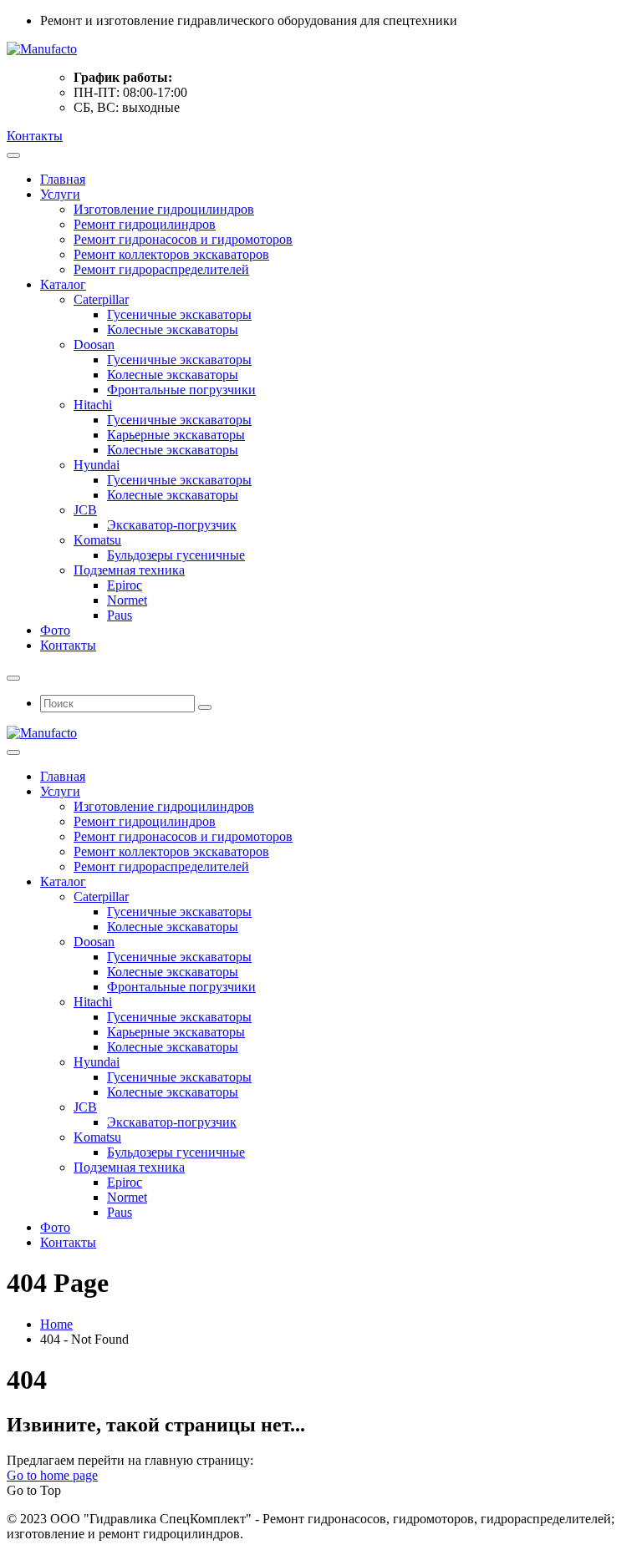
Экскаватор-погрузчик (172, 525)
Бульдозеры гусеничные (176, 555)
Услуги (60, 194)
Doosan (94, 344)
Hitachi (93, 405)
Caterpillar (101, 299)
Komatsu (97, 540)
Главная (62, 179)
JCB (85, 510)
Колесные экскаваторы (172, 329)
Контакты (35, 136)
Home (56, 1324)
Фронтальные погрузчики (181, 389)
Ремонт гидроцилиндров (145, 224)
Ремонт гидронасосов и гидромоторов (183, 239)
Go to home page (52, 1475)
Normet (127, 600)
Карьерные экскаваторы (176, 435)
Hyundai (97, 465)
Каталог (63, 284)
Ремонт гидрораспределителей (161, 269)
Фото (55, 630)
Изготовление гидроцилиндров (164, 209)
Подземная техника (129, 570)
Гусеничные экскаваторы (179, 314)
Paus (119, 615)
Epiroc (124, 585)
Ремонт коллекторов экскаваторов (171, 254)
